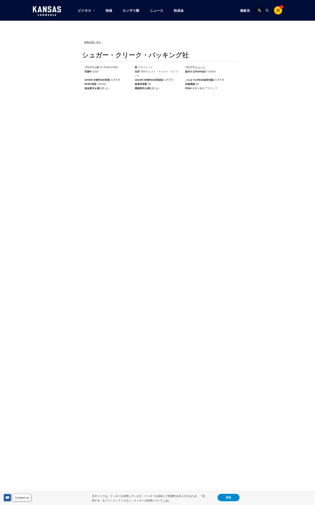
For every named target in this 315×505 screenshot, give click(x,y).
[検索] (267, 10)
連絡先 (245, 10)
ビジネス (84, 10)
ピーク (201, 67)
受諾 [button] (228, 497)
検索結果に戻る (92, 42)
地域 (108, 10)
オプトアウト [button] (178, 500)
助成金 (179, 10)
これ (166, 500)
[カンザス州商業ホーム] (47, 10)
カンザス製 (131, 10)
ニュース (156, 10)
